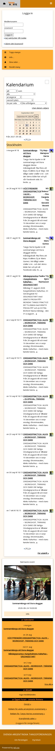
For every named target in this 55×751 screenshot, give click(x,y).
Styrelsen (36, 740)
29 (27, 133)
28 (23, 133)
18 (36, 128)
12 (39, 125)
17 (33, 128)
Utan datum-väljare (40, 108)
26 (39, 131)
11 (36, 125)
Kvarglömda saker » (27, 718)
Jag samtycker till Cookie (15, 38)
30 (30, 133)
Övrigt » (27, 704)
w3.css (16, 747)
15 (27, 128)
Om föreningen (21, 740)
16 (30, 128)
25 (36, 131)
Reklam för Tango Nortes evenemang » (27, 713)
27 (20, 133)
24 (33, 131)
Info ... (11, 57)
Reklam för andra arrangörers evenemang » (27, 709)
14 (23, 128)
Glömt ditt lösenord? (14, 43)
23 (30, 131)
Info (27, 614)
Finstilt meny (14, 67)
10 (33, 125)
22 (27, 131)
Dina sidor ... (14, 62)
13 (20, 128)
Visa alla (49, 684)
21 (23, 131)
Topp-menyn (14, 52)
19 (39, 128)
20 (20, 131)
